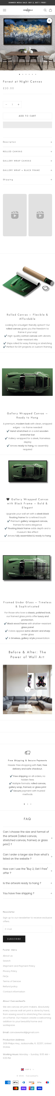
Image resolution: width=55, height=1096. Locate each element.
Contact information (14, 991)
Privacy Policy (10, 971)
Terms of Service (12, 981)
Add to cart (27, 115)
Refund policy (10, 986)
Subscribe (14, 938)
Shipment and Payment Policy (19, 965)
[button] (27, 125)
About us (8, 955)
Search (7, 960)
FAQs (5, 976)
